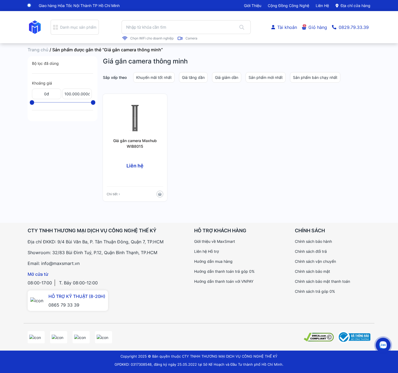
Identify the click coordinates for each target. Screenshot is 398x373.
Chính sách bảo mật (312, 271)
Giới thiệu (252, 5)
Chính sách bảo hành (313, 241)
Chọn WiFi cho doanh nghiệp (152, 38)
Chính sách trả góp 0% (315, 291)
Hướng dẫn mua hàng (213, 261)
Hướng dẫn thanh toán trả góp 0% (224, 271)
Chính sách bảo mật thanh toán (322, 281)
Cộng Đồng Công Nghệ (288, 5)
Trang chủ (38, 49)
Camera (191, 38)
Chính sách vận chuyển (315, 261)
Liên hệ (322, 5)
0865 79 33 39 (63, 305)
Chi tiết (112, 194)
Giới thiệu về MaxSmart (214, 241)
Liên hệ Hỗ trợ (206, 251)
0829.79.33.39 (354, 27)
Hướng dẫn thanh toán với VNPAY (223, 281)
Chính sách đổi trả (311, 251)
